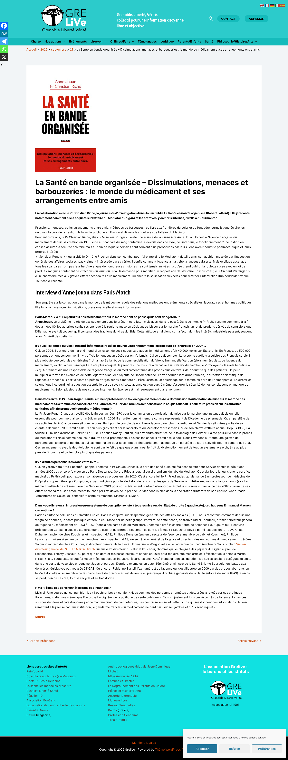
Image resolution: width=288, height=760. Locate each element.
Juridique (167, 41)
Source (40, 617)
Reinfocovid (34, 671)
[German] (272, 5)
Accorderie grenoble (122, 695)
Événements (78, 41)
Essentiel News (37, 710)
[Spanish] (282, 5)
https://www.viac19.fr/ (123, 676)
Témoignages (147, 41)
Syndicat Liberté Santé (42, 691)
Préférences (267, 749)
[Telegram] (4, 41)
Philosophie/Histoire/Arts (235, 41)
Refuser (234, 749)
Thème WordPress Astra (172, 749)
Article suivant (249, 640)
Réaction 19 (34, 695)
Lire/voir (97, 41)
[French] (267, 5)
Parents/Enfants (189, 41)
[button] (211, 18)
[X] (4, 57)
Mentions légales (144, 743)
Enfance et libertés (121, 681)
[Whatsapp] (4, 49)
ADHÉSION (256, 19)
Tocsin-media (117, 720)
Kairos (112, 710)
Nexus (30, 715)
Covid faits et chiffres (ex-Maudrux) (51, 676)
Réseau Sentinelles (121, 705)
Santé (209, 41)
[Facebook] (4, 26)
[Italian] (277, 5)
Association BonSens (41, 700)
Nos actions (53, 41)
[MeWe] (4, 33)
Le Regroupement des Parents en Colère (136, 686)
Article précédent (41, 640)
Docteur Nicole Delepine (43, 681)
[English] (262, 5)
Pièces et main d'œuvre (124, 691)
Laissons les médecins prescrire (48, 686)
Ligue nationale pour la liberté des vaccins (55, 705)
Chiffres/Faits (120, 41)
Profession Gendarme (123, 715)
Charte (36, 41)
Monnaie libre (117, 700)
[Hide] (1, 64)
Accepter (202, 749)
